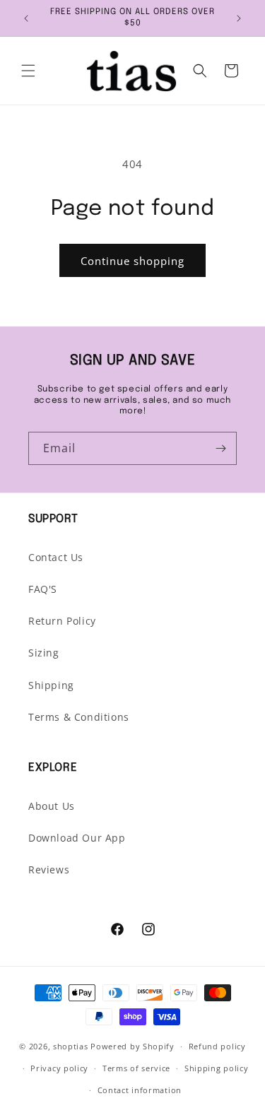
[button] (28, 70)
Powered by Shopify (132, 1046)
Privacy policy (59, 1068)
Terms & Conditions (78, 717)
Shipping (51, 685)
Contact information (140, 1090)
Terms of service (136, 1068)
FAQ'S (42, 589)
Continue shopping (132, 261)
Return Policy (62, 620)
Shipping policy (216, 1068)
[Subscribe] (220, 448)
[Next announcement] (238, 18)
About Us (51, 806)
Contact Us (55, 557)
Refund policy (217, 1046)
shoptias (70, 1046)
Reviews (48, 869)
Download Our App (77, 837)
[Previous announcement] (26, 18)
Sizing (43, 652)
